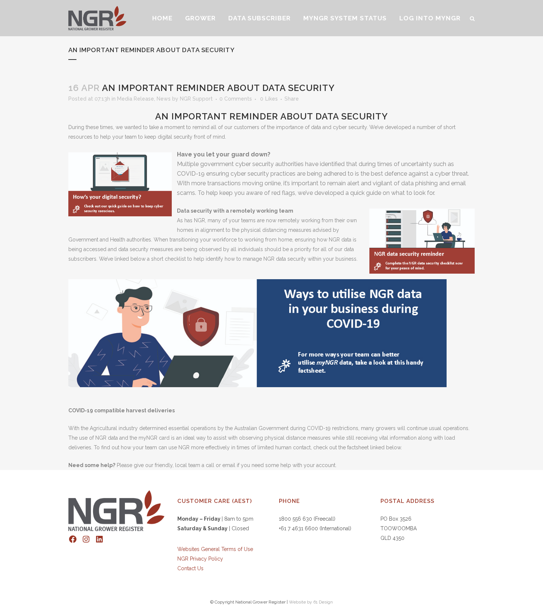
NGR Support (196, 99)
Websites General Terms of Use (215, 549)
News (164, 99)
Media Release (135, 99)
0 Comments (235, 99)
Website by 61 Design (311, 602)
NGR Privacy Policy (200, 559)
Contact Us (190, 568)
